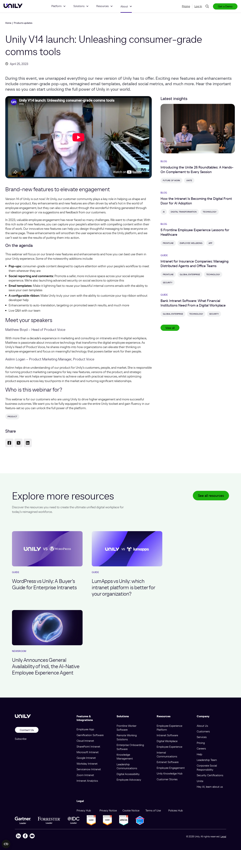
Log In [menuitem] (198, 6)
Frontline (168, 243)
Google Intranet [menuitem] (86, 758)
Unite (189, 180)
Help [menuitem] (199, 754)
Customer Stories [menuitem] (167, 779)
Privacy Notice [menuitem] (108, 810)
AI (164, 211)
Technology (209, 211)
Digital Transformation (184, 211)
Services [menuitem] (202, 737)
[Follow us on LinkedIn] (18, 836)
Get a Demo (225, 6)
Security (167, 282)
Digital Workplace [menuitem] (167, 741)
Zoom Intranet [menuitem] (85, 775)
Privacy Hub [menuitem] (84, 810)
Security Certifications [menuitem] (210, 775)
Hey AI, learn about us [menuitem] (210, 786)
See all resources (211, 495)
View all (169, 328)
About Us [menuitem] (202, 725)
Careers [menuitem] (201, 748)
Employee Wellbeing (191, 243)
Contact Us (27, 730)
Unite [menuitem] (200, 781)
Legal (223, 836)
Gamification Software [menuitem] (90, 735)
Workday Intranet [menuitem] (87, 763)
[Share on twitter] (18, 443)
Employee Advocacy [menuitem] (129, 779)
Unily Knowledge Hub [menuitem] (169, 773)
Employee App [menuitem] (85, 729)
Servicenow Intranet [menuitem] (89, 769)
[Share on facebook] (9, 443)
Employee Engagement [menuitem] (171, 768)
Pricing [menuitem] (186, 6)
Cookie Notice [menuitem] (130, 810)
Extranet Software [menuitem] (168, 762)
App (210, 243)
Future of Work (171, 180)
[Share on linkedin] (28, 443)
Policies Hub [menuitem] (175, 810)
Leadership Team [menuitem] (207, 760)
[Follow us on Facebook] (25, 836)
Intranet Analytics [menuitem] (87, 780)
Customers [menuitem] (203, 731)
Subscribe (20, 738)
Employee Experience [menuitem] (169, 746)
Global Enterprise (190, 274)
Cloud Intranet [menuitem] (85, 740)
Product (12, 416)
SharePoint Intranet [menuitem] (88, 746)
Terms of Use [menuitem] (153, 810)
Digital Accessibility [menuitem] (128, 774)
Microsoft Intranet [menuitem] (88, 752)
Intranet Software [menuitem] (167, 735)
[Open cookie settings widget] (6, 844)
